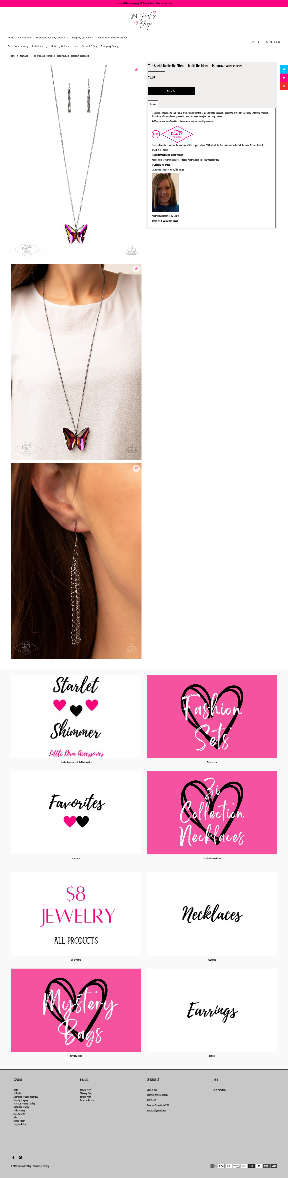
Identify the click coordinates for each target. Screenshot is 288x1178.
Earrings (211, 1056)
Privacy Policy (86, 1096)
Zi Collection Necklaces (212, 858)
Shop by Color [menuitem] (59, 46)
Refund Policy (19, 1121)
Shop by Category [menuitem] (82, 37)
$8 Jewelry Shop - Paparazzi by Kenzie (156, 3)
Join (15, 1117)
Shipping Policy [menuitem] (109, 46)
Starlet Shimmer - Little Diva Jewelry (76, 762)
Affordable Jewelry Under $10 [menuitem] (52, 37)
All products (76, 959)
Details (153, 104)
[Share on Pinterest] (284, 86)
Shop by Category (21, 1100)
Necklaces (24, 56)
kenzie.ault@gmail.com (156, 1110)
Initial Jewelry (19, 1110)
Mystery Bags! (76, 1056)
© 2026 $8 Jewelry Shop (21, 1166)
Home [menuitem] (11, 37)
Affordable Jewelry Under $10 (26, 1096)
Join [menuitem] (76, 46)
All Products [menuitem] (25, 37)
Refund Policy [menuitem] (89, 46)
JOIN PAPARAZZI (220, 1089)
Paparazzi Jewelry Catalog (24, 1103)
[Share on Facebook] (284, 69)
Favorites (76, 858)
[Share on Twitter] (284, 78)
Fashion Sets (212, 762)
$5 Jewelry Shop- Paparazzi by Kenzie (168, 169)
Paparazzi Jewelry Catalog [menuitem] (112, 37)
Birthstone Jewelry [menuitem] (18, 46)
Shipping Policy (20, 1124)
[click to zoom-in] (136, 70)
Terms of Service (87, 1100)
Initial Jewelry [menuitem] (40, 46)
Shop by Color (19, 1114)
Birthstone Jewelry (21, 1107)
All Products (18, 1093)
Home (13, 56)
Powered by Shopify (41, 1166)
